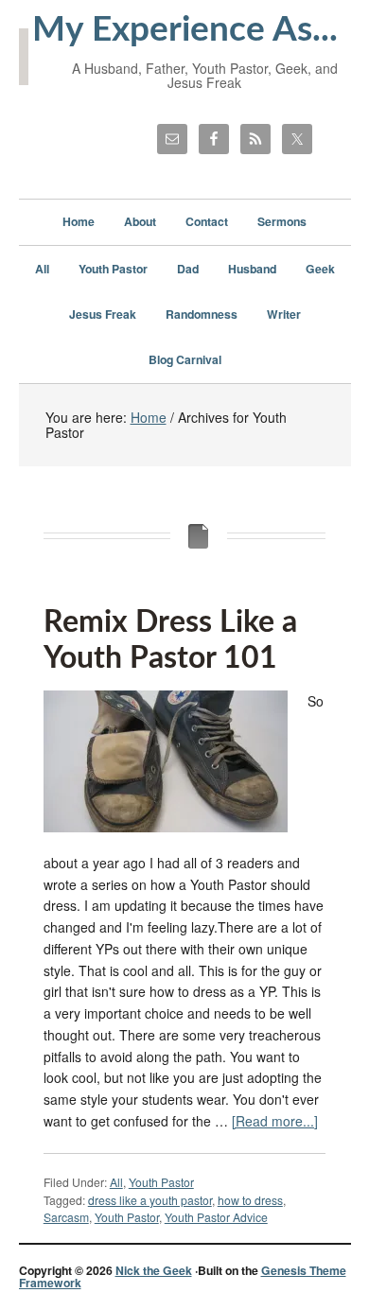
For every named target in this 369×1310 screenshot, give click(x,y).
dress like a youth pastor (150, 1200)
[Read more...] (275, 1120)
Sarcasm (66, 1217)
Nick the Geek (153, 1270)
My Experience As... (185, 29)
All (116, 1182)
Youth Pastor (161, 1182)
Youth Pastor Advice (216, 1217)
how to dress (250, 1200)
